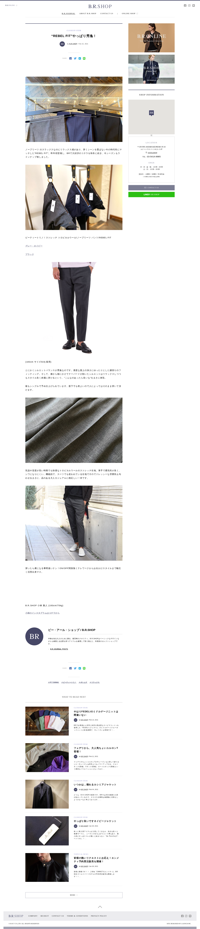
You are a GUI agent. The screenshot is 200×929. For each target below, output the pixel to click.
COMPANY (33, 916)
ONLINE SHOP (129, 13)
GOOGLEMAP (152, 153)
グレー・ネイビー (33, 246)
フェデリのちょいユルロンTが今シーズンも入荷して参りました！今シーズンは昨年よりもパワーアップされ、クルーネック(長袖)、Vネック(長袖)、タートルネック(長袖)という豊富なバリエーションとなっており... (96, 765)
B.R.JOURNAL (68, 13)
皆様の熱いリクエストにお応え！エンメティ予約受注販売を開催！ (96, 860)
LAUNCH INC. (186, 923)
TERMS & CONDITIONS (77, 916)
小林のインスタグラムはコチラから (42, 613)
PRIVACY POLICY (99, 916)
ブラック (29, 254)
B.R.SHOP (73, 44)
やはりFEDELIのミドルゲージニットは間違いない (96, 713)
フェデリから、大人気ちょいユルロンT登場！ (96, 750)
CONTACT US (106, 13)
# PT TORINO (53, 682)
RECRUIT (45, 916)
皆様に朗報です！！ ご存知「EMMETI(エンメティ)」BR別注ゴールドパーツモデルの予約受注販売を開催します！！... (96, 874)
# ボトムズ (83, 682)
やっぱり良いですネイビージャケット (95, 821)
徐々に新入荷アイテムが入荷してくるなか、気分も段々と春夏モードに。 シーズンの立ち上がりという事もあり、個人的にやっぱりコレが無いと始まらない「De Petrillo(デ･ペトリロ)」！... (96, 835)
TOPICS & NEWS (81, 854)
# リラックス (94, 682)
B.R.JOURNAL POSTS (59, 649)
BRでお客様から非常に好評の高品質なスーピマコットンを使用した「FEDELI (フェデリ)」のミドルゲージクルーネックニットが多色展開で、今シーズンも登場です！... (96, 727)
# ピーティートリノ (69, 682)
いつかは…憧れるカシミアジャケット (95, 784)
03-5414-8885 (154, 156)
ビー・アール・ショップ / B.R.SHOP (71, 630)
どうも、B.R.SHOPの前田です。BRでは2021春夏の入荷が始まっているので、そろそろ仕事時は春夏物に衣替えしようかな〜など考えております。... (96, 797)
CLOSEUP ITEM (81, 708)
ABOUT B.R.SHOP (87, 13)
